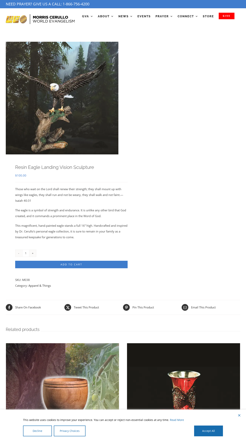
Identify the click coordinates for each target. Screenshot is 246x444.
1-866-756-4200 (76, 4)
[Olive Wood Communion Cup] (62, 346)
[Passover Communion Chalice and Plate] (183, 346)
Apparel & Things (39, 285)
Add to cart (71, 264)
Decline (37, 431)
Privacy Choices (70, 431)
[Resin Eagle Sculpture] (62, 98)
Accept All (208, 431)
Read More (177, 420)
